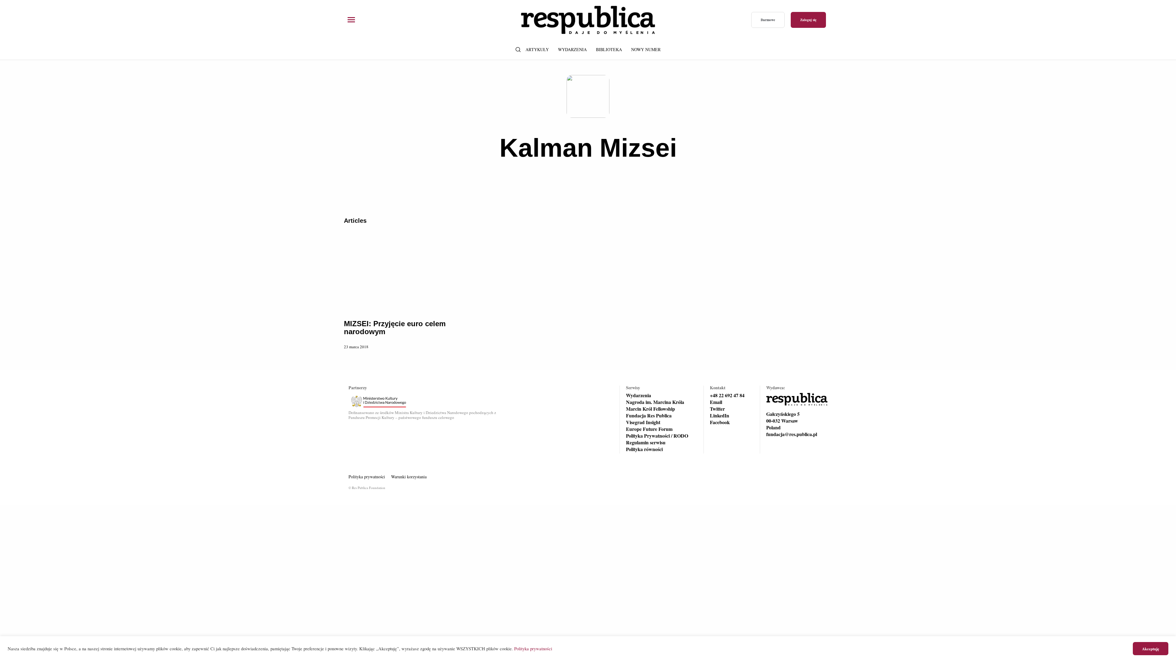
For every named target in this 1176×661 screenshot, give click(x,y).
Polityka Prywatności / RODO (657, 435)
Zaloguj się (808, 19)
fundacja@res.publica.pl (791, 434)
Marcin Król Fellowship (650, 408)
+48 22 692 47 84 (727, 395)
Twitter (717, 408)
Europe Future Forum (649, 429)
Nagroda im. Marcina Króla (655, 402)
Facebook (720, 422)
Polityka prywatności (367, 477)
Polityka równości (644, 449)
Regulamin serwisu (645, 442)
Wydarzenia (572, 49)
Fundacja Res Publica (649, 415)
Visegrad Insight (643, 422)
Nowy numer (646, 49)
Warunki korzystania (409, 477)
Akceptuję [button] (1150, 649)
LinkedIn (719, 415)
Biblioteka (609, 49)
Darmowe (768, 19)
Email (716, 402)
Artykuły (537, 49)
